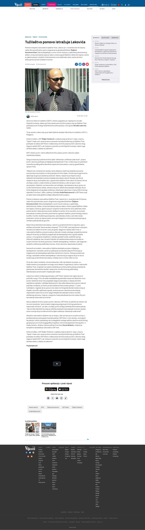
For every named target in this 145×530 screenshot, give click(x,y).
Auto (40, 462)
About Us (99, 522)
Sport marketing (55, 488)
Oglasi (114, 5)
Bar (96, 454)
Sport (54, 447)
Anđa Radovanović (34, 411)
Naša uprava (42, 482)
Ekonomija (41, 454)
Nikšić (97, 480)
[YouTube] (57, 398)
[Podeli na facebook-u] (76, 64)
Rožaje (97, 493)
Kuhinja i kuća (79, 457)
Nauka (40, 473)
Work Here (105, 449)
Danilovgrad (99, 465)
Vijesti (40, 447)
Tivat (97, 497)
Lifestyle (80, 447)
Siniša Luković (34, 116)
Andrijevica (98, 452)
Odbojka (54, 476)
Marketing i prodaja (97, 518)
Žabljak (97, 506)
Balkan (67, 449)
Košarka (54, 458)
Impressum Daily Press (84, 518)
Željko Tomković (77, 407)
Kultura (40, 458)
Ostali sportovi (54, 468)
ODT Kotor (65, 407)
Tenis (53, 460)
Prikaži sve (106, 80)
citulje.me (106, 5)
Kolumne (92, 447)
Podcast (41, 460)
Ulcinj (97, 502)
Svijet (66, 447)
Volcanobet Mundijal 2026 (55, 452)
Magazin (61, 447)
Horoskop (79, 462)
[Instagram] (61, 398)
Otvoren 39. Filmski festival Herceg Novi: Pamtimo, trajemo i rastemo (105, 59)
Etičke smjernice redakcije (46, 518)
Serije (84, 454)
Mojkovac (98, 478)
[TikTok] (65, 398)
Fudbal (54, 456)
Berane (97, 456)
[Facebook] (48, 398)
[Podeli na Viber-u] (83, 64)
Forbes (48, 447)
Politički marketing (115, 455)
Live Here (105, 454)
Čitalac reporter (113, 518)
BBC (82, 512)
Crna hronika (42, 456)
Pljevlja (97, 491)
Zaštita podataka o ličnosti (88, 522)
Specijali (77, 512)
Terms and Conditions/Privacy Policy (58, 522)
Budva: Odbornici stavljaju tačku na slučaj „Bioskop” (105, 44)
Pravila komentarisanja (71, 518)
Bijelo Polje (98, 458)
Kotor (97, 476)
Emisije (85, 452)
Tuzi (97, 500)
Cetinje (97, 462)
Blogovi (64, 512)
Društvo (41, 452)
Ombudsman (42, 476)
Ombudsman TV (42, 479)
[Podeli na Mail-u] (87, 64)
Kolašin (97, 473)
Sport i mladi (54, 483)
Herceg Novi (97, 470)
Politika (40, 449)
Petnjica (98, 482)
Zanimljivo (73, 452)
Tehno (40, 471)
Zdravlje (79, 449)
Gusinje (98, 467)
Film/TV (73, 454)
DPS (42, 407)
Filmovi (85, 456)
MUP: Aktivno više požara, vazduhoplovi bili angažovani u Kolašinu (104, 72)
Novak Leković (33, 407)
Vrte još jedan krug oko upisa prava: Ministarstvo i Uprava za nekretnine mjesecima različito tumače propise (106, 51)
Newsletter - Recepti (74, 522)
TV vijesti (85, 448)
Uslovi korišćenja (59, 518)
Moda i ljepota (79, 453)
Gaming (73, 456)
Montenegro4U (107, 447)
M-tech (40, 469)
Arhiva (70, 512)
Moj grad (98, 447)
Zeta (97, 504)
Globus (67, 454)
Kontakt (105, 518)
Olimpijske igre (55, 472)
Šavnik (97, 495)
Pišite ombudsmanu (33, 518)
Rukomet (54, 462)
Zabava (73, 447)
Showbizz (73, 458)
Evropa (67, 452)
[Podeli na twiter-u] (80, 64)
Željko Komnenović (53, 407)
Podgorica (98, 449)
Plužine (97, 486)
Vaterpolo (54, 465)
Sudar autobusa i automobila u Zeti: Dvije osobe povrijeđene (106, 65)
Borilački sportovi (54, 479)
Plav (97, 484)
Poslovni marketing (115, 451)
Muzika (73, 449)
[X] (52, 398)
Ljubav (79, 460)
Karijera (45, 522)
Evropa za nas (67, 457)
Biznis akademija (41, 466)
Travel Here (106, 452)
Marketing (116, 447)
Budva (97, 460)
